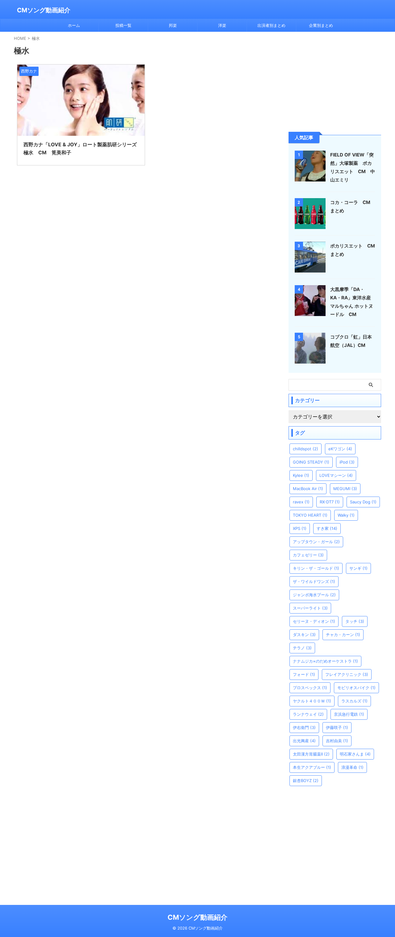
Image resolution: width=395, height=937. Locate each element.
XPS (299, 528)
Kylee (301, 475)
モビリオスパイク (356, 687)
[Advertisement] (335, 81)
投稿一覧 (123, 25)
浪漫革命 (352, 767)
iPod (347, 462)
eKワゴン (340, 448)
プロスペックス (310, 687)
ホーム (74, 25)
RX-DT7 (330, 501)
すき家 (327, 528)
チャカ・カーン (343, 634)
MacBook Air (308, 488)
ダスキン (304, 634)
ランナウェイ (308, 714)
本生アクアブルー (312, 767)
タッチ (354, 621)
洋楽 (222, 25)
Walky (346, 515)
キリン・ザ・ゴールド (316, 568)
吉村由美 (337, 740)
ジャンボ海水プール (314, 594)
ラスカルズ (354, 700)
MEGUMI (345, 488)
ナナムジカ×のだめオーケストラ (325, 661)
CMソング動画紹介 (43, 10)
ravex (301, 501)
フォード (304, 674)
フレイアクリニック (346, 674)
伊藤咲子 (337, 727)
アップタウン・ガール (316, 541)
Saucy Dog (363, 501)
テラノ (302, 647)
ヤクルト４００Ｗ (312, 700)
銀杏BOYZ (305, 780)
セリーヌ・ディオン (314, 621)
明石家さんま (355, 754)
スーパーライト (310, 608)
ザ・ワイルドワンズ (314, 581)
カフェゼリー (308, 554)
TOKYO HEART (310, 515)
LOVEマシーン (336, 475)
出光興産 (304, 740)
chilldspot (305, 448)
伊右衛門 (304, 727)
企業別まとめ (321, 25)
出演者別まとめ (271, 25)
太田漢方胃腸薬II (311, 754)
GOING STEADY (311, 462)
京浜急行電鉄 (349, 714)
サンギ (358, 568)
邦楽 (173, 25)
